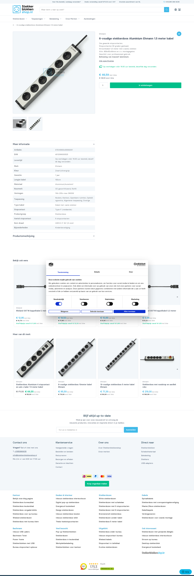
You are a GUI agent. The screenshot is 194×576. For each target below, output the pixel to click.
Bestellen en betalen (64, 451)
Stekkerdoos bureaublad (23, 502)
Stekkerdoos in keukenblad (67, 539)
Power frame (18, 539)
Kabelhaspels (147, 510)
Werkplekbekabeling (64, 543)
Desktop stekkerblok (151, 543)
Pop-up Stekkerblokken (66, 532)
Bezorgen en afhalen (64, 459)
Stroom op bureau (149, 539)
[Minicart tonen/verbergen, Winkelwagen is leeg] (179, 9)
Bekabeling (54, 19)
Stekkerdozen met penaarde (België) (157, 532)
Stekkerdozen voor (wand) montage (157, 518)
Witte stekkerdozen (107, 498)
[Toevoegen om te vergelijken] (179, 34)
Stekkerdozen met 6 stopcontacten (114, 506)
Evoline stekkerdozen (108, 547)
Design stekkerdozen (65, 510)
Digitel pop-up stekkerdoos (67, 502)
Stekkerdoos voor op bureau (25, 514)
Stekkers (145, 459)
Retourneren (61, 455)
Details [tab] (97, 272)
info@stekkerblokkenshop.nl (25, 455)
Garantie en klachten (64, 463)
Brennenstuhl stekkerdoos (110, 514)
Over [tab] (131, 272)
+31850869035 (20, 451)
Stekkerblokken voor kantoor (68, 547)
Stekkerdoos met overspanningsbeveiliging (160, 502)
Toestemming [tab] (63, 272)
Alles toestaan (129, 312)
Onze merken (104, 451)
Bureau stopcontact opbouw (25, 547)
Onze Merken (71, 19)
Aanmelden (131, 430)
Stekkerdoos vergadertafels (25, 510)
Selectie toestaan (97, 312)
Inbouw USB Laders (21, 532)
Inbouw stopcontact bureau (111, 535)
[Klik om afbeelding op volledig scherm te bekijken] (54, 72)
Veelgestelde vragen (64, 448)
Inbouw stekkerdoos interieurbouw (71, 498)
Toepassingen (37, 19)
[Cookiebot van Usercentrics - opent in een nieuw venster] (135, 264)
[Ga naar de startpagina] (23, 9)
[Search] (166, 9)
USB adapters (147, 463)
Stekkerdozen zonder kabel (110, 518)
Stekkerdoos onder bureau (110, 532)
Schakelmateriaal (148, 451)
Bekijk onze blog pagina (23, 498)
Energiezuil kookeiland (65, 506)
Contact (59, 467)
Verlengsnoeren (148, 514)
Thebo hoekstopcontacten (67, 521)
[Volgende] (177, 297)
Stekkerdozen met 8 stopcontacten (114, 510)
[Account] (175, 9)
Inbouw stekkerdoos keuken (68, 514)
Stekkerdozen (19, 19)
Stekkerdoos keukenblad (23, 506)
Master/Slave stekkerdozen (154, 506)
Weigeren (64, 312)
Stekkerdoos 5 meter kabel (110, 521)
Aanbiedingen (89, 19)
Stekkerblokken (148, 448)
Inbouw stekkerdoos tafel (67, 518)
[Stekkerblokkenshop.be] (161, 553)
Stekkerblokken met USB (24, 543)
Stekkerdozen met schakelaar (111, 502)
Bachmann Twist (20, 535)
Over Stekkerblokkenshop (109, 448)
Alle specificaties (106, 61)
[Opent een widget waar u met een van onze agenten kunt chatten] (185, 572)
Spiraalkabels (147, 498)
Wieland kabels (105, 539)
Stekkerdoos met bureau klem (26, 521)
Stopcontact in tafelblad (109, 543)
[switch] (84, 304)
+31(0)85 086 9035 (172, 2)
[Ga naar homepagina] (13, 25)
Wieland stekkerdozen (22, 518)
